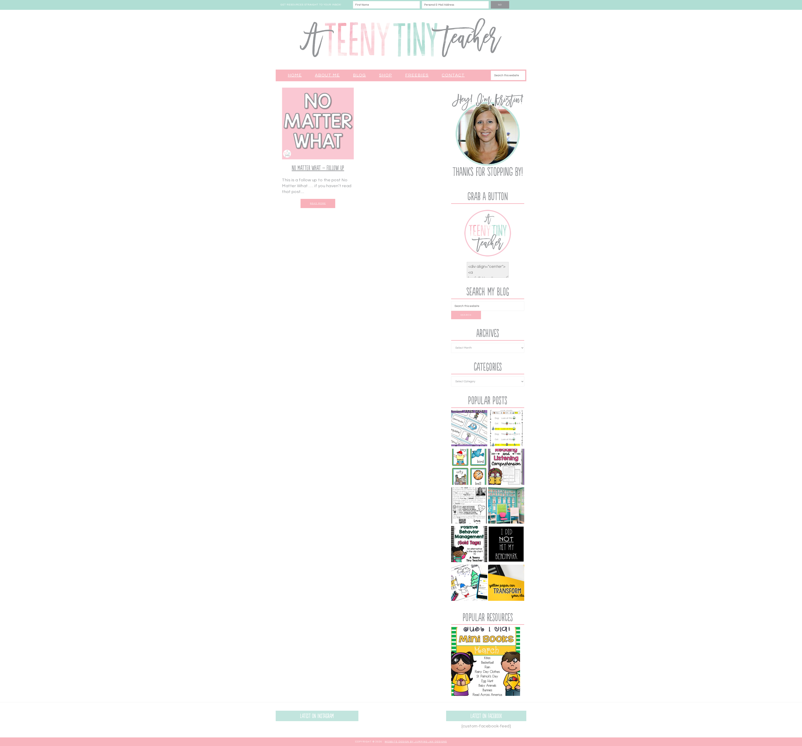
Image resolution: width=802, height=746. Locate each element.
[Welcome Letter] (469, 506)
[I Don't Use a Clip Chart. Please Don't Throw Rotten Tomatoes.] (469, 545)
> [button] (515, 660)
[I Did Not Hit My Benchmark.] (506, 545)
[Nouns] (469, 468)
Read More (318, 203)
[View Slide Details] (485, 661)
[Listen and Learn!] (469, 583)
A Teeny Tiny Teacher (401, 39)
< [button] (456, 660)
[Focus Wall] (506, 506)
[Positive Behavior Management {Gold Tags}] (506, 583)
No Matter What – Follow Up (318, 168)
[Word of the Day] (469, 429)
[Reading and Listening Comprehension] (506, 468)
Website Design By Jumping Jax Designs (416, 742)
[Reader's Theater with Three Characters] (506, 429)
